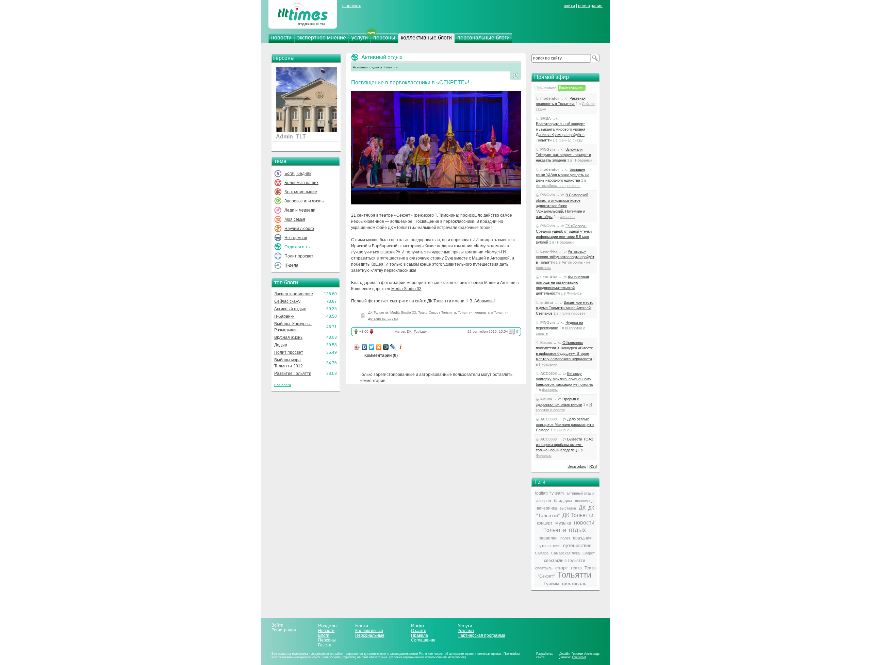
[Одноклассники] (378, 347)
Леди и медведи (299, 210)
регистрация (590, 5)
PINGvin (547, 149)
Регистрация (284, 630)
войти (569, 5)
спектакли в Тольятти (564, 560)
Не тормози (295, 237)
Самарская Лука (565, 553)
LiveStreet (579, 657)
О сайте (418, 630)
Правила (419, 635)
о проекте (351, 5)
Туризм (551, 583)
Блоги (323, 635)
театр (576, 568)
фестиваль (574, 583)
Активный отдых (290, 308)
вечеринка (547, 508)
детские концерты (383, 318)
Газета (324, 645)
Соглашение (423, 640)
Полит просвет (298, 256)
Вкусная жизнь (288, 337)
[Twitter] (371, 347)
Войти (277, 625)
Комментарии (570, 87)
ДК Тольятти (378, 312)
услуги (359, 37)
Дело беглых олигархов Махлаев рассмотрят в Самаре (565, 424)
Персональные (369, 635)
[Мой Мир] (386, 347)
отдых (577, 530)
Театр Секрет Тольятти (437, 312)
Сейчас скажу (287, 301)
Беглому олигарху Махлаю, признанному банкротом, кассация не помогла (564, 378)
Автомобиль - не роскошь (558, 186)
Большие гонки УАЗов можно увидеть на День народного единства (562, 174)
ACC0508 (548, 373)
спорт (561, 567)
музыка (563, 523)
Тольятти (465, 312)
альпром (543, 501)
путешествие (549, 546)
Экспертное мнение (293, 294)
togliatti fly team (549, 493)
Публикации (546, 87)
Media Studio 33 (406, 288)
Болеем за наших (301, 182)
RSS (593, 466)
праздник (582, 538)
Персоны (327, 640)
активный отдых (580, 493)
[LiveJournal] (393, 347)
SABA (545, 118)
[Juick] (400, 347)
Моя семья (294, 219)
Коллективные (369, 630)
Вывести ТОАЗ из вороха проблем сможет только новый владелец (564, 444)
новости (281, 37)
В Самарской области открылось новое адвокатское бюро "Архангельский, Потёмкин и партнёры (562, 206)
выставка (568, 508)
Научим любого (299, 228)
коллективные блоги (426, 37)
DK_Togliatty (417, 331)
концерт (545, 523)
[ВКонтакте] (364, 347)
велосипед (584, 501)
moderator (549, 98)
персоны (384, 37)
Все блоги (282, 385)
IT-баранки (284, 316)
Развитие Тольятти (292, 373)
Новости (326, 630)
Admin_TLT (291, 136)
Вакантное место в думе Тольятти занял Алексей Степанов (564, 307)
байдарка (563, 500)
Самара (541, 553)
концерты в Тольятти (492, 312)
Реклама (466, 630)
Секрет (588, 553)
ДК (582, 508)
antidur (546, 302)
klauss (546, 342)
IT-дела (291, 265)
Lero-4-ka (548, 251)
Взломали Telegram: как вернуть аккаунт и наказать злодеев (563, 154)
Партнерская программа (481, 635)
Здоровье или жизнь (304, 201)
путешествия (577, 545)
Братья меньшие (300, 191)
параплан (548, 538)
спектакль (544, 568)
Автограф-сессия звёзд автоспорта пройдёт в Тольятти (565, 256)
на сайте (417, 301)
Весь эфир (577, 466)
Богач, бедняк (297, 173)
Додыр (280, 345)
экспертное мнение (321, 37)
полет (565, 538)
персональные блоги (483, 37)
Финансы (567, 217)
